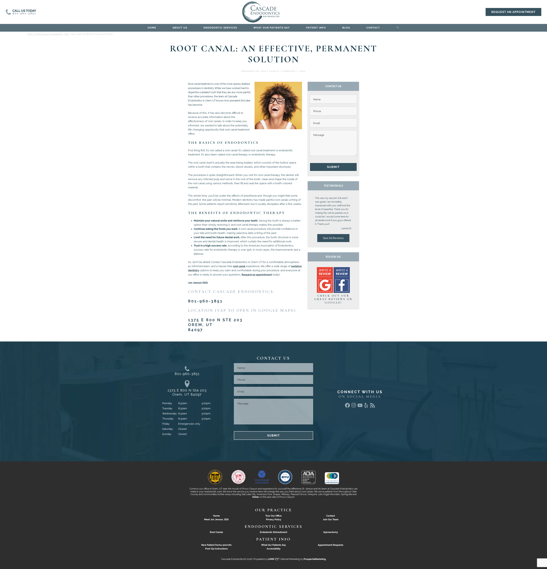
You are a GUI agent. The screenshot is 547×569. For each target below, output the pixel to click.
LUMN (271, 559)
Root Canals (270, 71)
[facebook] (347, 406)
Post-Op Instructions (216, 548)
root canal (239, 266)
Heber (255, 497)
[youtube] (360, 406)
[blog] (372, 406)
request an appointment (513, 12)
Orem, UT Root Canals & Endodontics (44, 34)
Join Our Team (330, 519)
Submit (333, 167)
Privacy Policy (273, 519)
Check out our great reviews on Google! (333, 299)
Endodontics (250, 71)
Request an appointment (257, 274)
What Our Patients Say (273, 545)
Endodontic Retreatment (273, 532)
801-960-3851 (205, 301)
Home (216, 515)
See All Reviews (333, 238)
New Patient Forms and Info (216, 545)
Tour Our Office (273, 515)
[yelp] (366, 408)
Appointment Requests (330, 545)
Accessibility (273, 548)
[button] (398, 27)
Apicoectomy (330, 532)
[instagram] (353, 406)
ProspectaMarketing (315, 559)
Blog (67, 34)
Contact (330, 515)
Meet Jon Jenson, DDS (216, 519)
